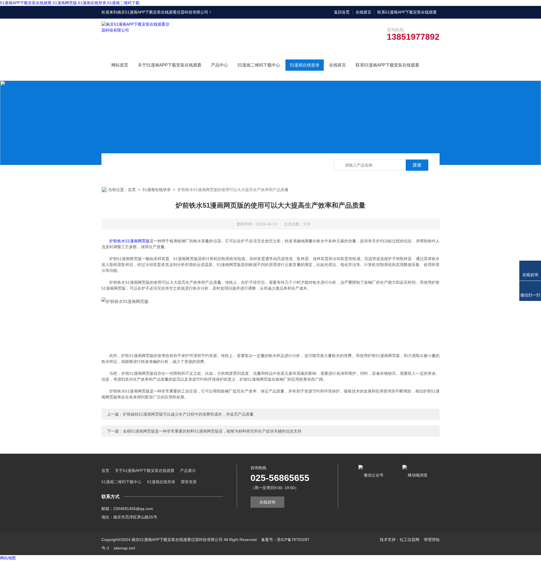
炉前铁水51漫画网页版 (129, 241)
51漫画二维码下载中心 (259, 65)
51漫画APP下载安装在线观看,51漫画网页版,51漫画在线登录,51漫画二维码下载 (69, 3)
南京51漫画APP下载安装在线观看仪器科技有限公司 (162, 12)
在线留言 (363, 12)
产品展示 (188, 470)
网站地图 (8, 558)
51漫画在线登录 (305, 65)
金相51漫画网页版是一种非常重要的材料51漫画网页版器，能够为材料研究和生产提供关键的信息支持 (212, 431)
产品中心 (219, 65)
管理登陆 (432, 539)
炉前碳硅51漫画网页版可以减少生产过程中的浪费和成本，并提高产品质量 (188, 414)
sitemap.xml (124, 548)
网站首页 (119, 65)
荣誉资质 (189, 482)
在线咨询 (267, 502)
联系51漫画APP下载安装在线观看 (407, 12)
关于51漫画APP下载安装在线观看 (169, 65)
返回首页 (342, 12)
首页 (132, 189)
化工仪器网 (409, 539)
